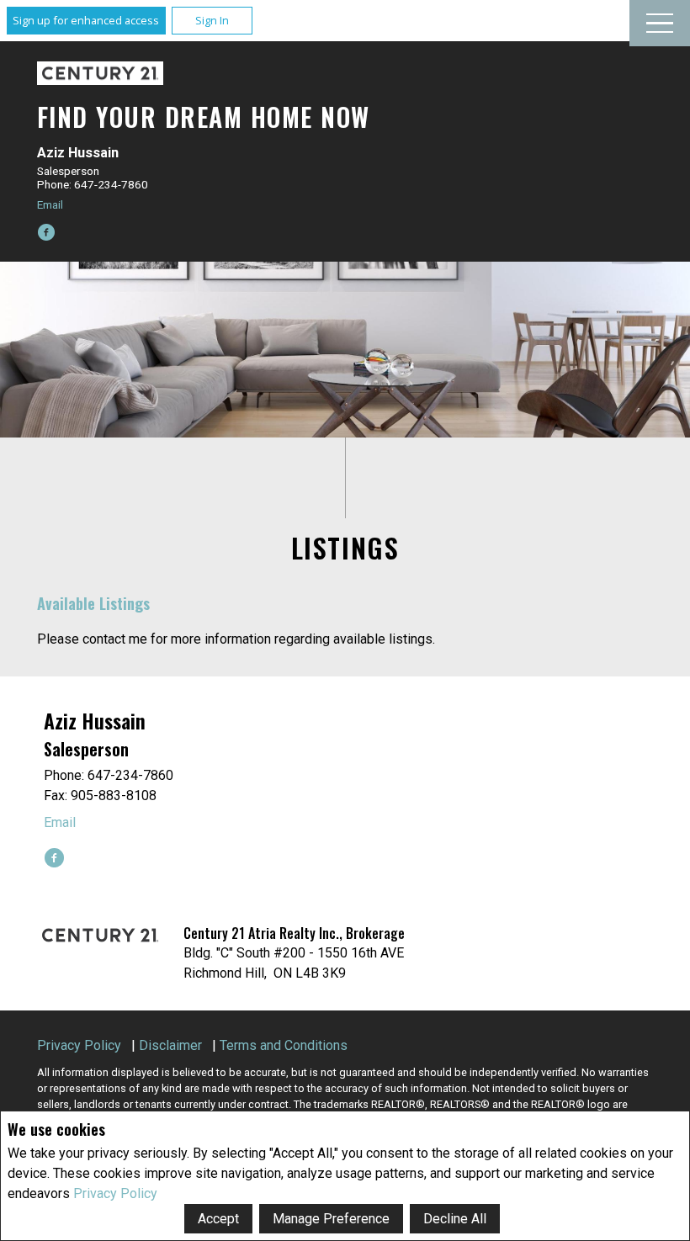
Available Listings (93, 602)
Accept (218, 1219)
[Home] (100, 73)
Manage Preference (331, 1219)
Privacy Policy (115, 1193)
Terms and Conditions (284, 1045)
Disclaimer (170, 1045)
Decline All (454, 1219)
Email (50, 204)
